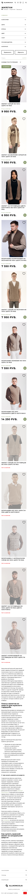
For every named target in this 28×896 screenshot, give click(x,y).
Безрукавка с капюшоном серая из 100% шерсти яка (13, 559)
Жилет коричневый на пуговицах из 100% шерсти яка (13, 657)
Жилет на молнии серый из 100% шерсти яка (13, 155)
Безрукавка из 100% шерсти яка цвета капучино (13, 511)
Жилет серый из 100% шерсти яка (10, 104)
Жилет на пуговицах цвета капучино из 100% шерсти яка (13, 207)
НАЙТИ (24, 58)
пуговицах (6, 820)
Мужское (13, 9)
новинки (4, 15)
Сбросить (21, 52)
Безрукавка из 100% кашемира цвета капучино (13, 412)
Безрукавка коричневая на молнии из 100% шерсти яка (13, 259)
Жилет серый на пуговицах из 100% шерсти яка (13, 463)
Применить (7, 52)
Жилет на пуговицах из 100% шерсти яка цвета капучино (11, 607)
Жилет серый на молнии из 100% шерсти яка (13, 310)
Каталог (6, 9)
